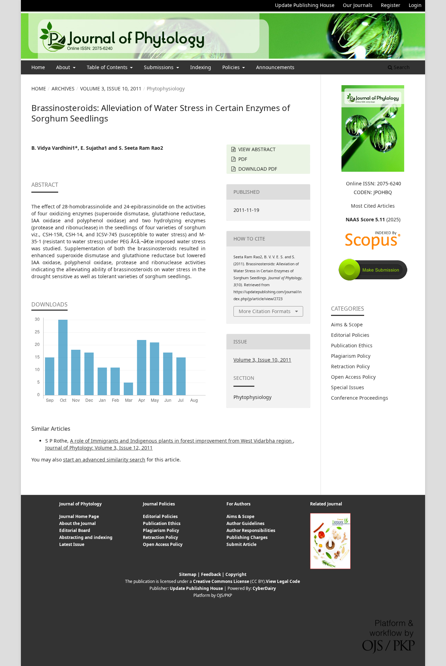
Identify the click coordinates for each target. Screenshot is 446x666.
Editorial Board (74, 530)
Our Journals (357, 5)
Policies (231, 67)
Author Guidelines (245, 523)
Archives (63, 88)
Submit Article (241, 544)
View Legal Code (283, 581)
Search (401, 67)
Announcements (275, 67)
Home (38, 67)
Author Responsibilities (250, 530)
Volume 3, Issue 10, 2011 (110, 88)
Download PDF (257, 168)
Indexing (200, 67)
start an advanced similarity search (104, 459)
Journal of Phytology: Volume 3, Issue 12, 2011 (99, 447)
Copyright (235, 574)
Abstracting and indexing (86, 537)
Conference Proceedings (359, 397)
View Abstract (256, 149)
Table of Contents (108, 67)
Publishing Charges (247, 537)
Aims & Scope (347, 324)
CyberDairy (264, 588)
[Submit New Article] (373, 279)
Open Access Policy (353, 376)
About (63, 67)
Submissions (159, 67)
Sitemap (188, 574)
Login (415, 5)
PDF (242, 159)
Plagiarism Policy (350, 356)
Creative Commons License (221, 581)
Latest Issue (71, 544)
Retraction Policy (350, 366)
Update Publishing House (304, 5)
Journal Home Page (79, 516)
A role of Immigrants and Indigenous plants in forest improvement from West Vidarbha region (181, 440)
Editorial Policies (350, 335)
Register (390, 5)
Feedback (211, 574)
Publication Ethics (351, 345)
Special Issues (347, 387)
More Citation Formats (265, 311)
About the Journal (77, 523)
